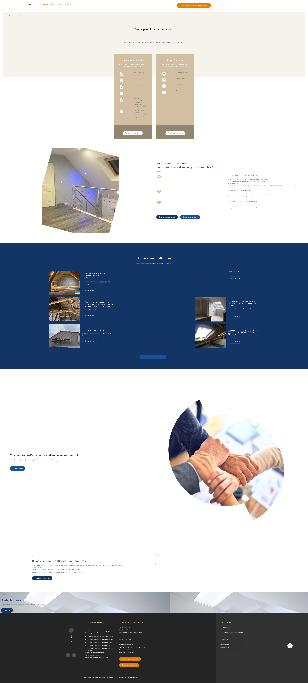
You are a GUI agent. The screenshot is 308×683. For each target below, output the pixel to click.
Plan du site (110, 677)
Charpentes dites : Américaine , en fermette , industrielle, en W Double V (243, 332)
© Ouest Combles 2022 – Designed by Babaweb (126, 677)
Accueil (8, 16)
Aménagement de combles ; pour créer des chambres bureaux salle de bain (243, 303)
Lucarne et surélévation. (93, 330)
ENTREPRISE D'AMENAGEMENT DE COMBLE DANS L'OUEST (57, 4)
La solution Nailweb (124, 630)
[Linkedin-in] (74, 655)
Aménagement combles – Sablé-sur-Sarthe (96, 657)
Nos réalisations (224, 647)
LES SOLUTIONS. (234, 271)
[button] (231, 564)
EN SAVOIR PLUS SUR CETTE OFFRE (133, 129)
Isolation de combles (125, 650)
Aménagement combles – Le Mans (94, 652)
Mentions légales (87, 677)
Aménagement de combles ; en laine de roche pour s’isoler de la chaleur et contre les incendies (97, 304)
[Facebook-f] (68, 655)
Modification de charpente (126, 644)
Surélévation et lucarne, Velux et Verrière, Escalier (132, 647)
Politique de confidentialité (98, 677)
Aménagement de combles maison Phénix (130, 632)
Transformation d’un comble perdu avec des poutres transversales (95, 275)
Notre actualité (224, 644)
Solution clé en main (124, 627)
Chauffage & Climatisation (126, 652)
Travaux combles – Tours (92, 655)
